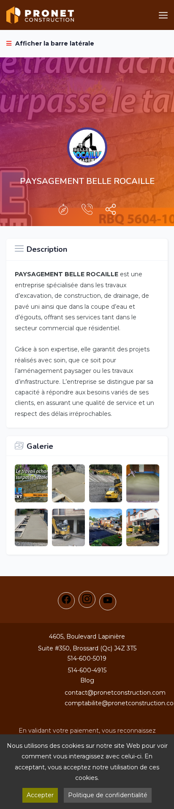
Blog (87, 680)
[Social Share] (110, 211)
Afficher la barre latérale (54, 43)
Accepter (40, 795)
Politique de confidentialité (107, 795)
